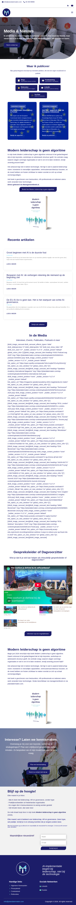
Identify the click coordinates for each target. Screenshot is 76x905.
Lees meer (11, 264)
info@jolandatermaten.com (13, 2)
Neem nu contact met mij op (38, 772)
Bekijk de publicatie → (49, 135)
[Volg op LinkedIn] (67, 5)
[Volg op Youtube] (72, 6)
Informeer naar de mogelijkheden (38, 634)
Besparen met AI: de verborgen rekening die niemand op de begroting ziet (36, 276)
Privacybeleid (15, 888)
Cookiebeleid (15, 891)
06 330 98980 (30, 2)
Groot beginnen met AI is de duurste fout (26, 252)
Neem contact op (12, 45)
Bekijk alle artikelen (38, 324)
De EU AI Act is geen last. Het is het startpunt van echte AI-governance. (36, 301)
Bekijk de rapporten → (17, 135)
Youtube (44, 890)
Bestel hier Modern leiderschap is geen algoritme (38, 189)
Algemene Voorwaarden (19, 885)
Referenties (15, 894)
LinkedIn (44, 886)
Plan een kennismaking (38, 764)
